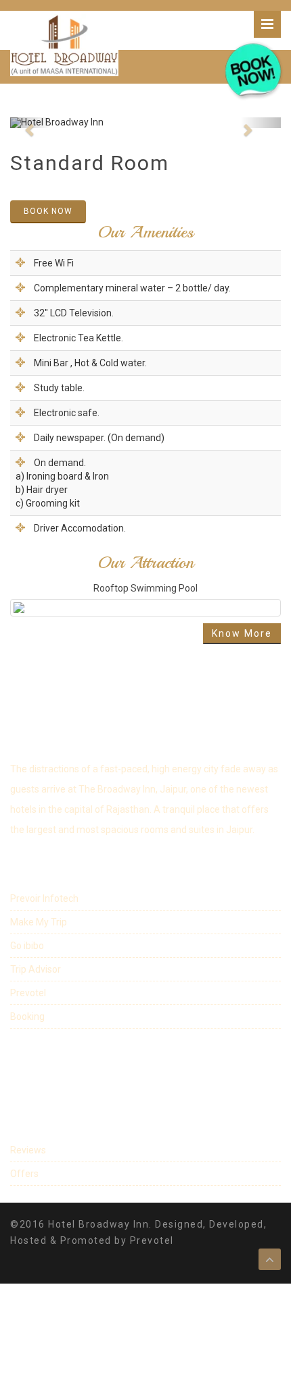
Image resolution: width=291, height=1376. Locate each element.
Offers (24, 1173)
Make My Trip (38, 922)
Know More (242, 633)
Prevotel (28, 992)
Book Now (48, 211)
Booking (27, 1016)
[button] (30, 122)
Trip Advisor (35, 969)
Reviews (28, 1150)
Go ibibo (27, 945)
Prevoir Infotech (44, 898)
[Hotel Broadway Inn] (64, 44)
